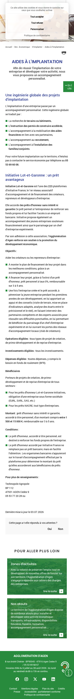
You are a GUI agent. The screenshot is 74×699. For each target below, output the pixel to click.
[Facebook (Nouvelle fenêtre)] (17, 679)
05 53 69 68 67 (31, 664)
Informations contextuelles (68, 672)
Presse (17, 692)
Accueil (8, 46)
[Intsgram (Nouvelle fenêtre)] (26, 679)
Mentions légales (29, 688)
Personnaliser (37, 29)
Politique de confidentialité (37, 695)
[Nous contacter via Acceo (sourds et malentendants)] (65, 667)
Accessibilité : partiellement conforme (42, 692)
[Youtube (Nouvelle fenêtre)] (44, 679)
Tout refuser (37, 22)
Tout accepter (37, 16)
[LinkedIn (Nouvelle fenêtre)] (53, 679)
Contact (13, 688)
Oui (50, 529)
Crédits (61, 688)
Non (60, 529)
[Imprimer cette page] (64, 53)
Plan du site (48, 688)
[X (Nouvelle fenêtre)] (35, 679)
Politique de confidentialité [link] (37, 35)
